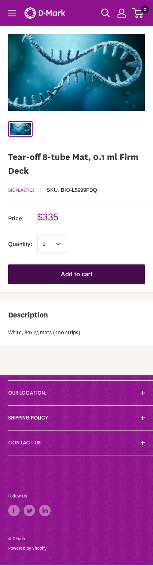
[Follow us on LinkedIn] (45, 510)
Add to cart (77, 274)
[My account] (122, 13)
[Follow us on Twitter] (29, 510)
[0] (138, 13)
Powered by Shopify (27, 548)
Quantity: (20, 244)
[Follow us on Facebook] (14, 510)
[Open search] (105, 13)
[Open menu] (12, 13)
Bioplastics (21, 190)
